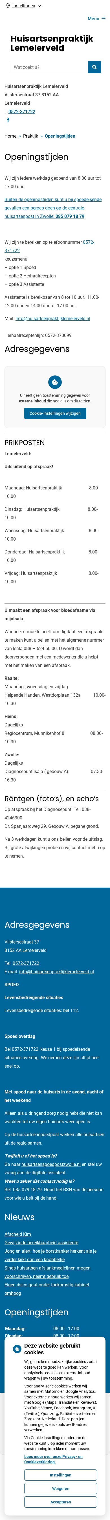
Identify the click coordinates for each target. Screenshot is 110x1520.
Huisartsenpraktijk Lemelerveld (51, 43)
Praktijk (30, 136)
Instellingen (60, 1475)
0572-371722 (26, 963)
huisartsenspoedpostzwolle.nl (51, 1164)
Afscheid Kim (18, 1234)
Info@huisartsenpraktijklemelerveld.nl (53, 318)
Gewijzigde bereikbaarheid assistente (41, 1242)
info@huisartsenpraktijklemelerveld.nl (56, 971)
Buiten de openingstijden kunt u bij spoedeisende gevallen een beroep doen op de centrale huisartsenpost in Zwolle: (53, 208)
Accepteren (60, 1502)
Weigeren (60, 1488)
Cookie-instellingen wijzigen (55, 413)
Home (10, 136)
